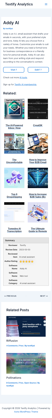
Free (21, 346)
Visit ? (14, 69)
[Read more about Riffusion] (25, 326)
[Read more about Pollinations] (25, 363)
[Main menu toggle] (46, 4)
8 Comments (12, 383)
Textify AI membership (25, 84)
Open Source (30, 383)
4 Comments (12, 346)
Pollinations (13, 377)
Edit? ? (38, 69)
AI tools (23, 77)
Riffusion (12, 340)
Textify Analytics (19, 4)
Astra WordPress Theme (26, 411)
